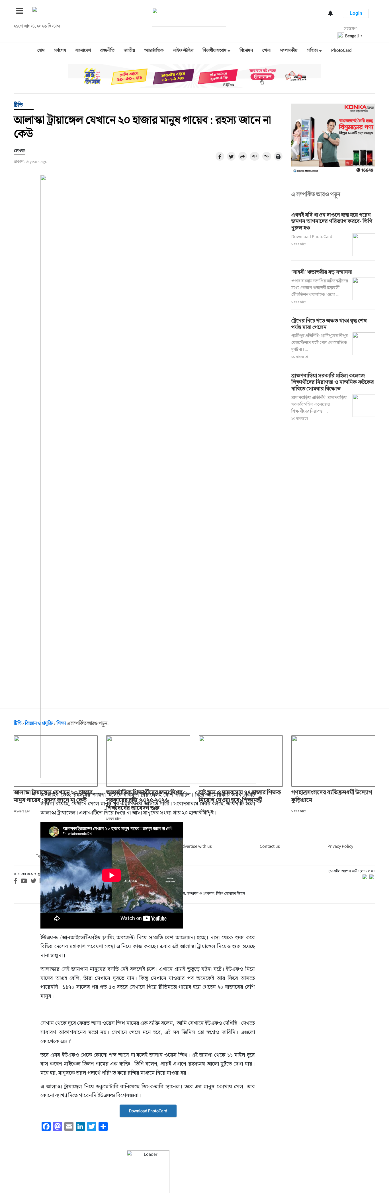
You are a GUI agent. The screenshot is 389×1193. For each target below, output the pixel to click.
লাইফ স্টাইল (183, 50)
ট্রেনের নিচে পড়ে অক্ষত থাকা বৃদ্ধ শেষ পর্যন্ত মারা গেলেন (329, 323)
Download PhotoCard (148, 1110)
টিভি (18, 105)
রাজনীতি (107, 50)
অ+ (254, 156)
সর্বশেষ (60, 50)
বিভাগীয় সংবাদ (214, 50)
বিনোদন (246, 50)
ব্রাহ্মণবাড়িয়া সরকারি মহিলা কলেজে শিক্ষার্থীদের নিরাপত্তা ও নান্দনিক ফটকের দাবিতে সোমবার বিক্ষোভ (332, 382)
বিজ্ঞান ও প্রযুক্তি (39, 723)
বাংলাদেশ (83, 50)
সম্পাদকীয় (288, 50)
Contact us (270, 846)
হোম (40, 50)
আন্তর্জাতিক (153, 50)
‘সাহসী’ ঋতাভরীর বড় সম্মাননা (321, 271)
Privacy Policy (340, 846)
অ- (266, 156)
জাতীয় (129, 50)
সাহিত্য (312, 50)
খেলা (266, 50)
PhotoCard (341, 50)
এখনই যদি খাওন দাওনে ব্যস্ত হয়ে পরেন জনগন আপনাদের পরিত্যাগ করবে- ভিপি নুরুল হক (331, 221)
